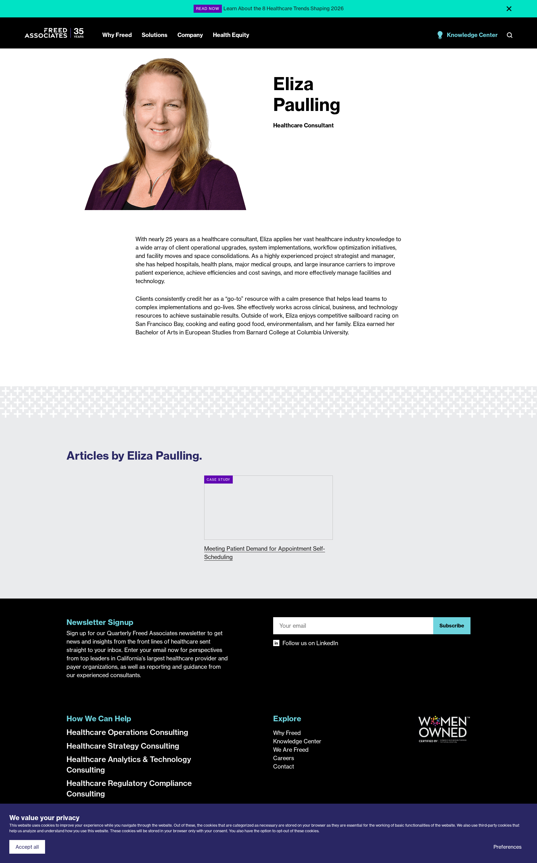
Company (190, 35)
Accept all (27, 847)
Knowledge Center (472, 35)
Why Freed (117, 35)
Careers (283, 758)
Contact (283, 766)
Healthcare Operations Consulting (127, 732)
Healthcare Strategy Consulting (123, 746)
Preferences (507, 847)
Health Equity (231, 35)
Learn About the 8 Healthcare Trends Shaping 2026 (283, 8)
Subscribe (451, 625)
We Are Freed (291, 749)
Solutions (155, 35)
